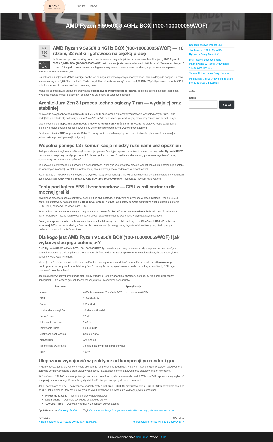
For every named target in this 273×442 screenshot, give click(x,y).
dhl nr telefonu (96, 410)
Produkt (74, 410)
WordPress (142, 437)
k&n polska (110, 410)
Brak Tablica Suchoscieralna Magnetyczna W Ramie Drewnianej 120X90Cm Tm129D (209, 63)
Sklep (81, 6)
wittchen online (166, 410)
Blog (93, 6)
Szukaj (193, 98)
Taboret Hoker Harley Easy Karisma (209, 73)
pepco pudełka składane (129, 410)
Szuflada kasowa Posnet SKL (205, 45)
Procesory (63, 410)
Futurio (162, 437)
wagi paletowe (150, 410)
